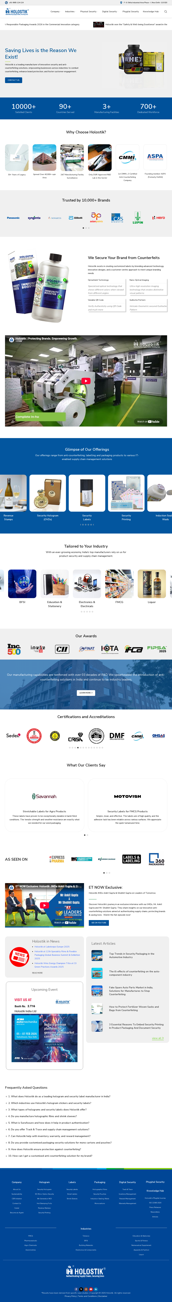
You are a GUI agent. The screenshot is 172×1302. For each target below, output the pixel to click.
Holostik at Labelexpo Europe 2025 (52, 946)
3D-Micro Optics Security (44, 1194)
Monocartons (100, 1203)
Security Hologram (44, 1189)
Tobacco (86, 1236)
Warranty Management (127, 1203)
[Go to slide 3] (88, 228)
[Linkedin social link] (96, 1289)
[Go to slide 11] (85, 524)
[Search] (165, 11)
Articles (155, 1217)
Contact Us (17, 1203)
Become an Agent (17, 1213)
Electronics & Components (86, 1250)
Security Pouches (99, 1194)
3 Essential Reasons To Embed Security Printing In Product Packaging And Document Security (136, 1026)
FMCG (30, 1236)
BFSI (86, 1241)
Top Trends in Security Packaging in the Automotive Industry (131, 955)
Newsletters (155, 1212)
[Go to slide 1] (83, 228)
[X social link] (81, 1289)
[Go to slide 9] (80, 524)
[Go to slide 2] (86, 228)
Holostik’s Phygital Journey (155, 1198)
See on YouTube (99, 923)
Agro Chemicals (30, 1245)
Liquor (141, 1254)
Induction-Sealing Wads (100, 1199)
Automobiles (31, 1250)
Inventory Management (127, 1194)
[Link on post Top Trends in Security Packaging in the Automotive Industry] (99, 955)
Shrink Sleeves (72, 1199)
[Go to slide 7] (86, 747)
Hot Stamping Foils (44, 1203)
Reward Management (127, 1199)
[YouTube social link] (91, 1289)
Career (16, 1208)
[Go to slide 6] (83, 747)
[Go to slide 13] (102, 747)
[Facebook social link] (76, 1289)
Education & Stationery (141, 1236)
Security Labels (72, 1189)
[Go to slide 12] (88, 524)
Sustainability (17, 1194)
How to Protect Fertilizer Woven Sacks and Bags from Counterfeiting (134, 1008)
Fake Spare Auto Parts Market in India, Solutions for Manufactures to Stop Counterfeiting (131, 991)
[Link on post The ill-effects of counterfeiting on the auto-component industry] (99, 973)
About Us (17, 1189)
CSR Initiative (17, 1199)
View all (156, 1038)
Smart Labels (72, 1194)
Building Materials (86, 1245)
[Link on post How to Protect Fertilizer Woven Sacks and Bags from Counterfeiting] (99, 1008)
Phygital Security (155, 1182)
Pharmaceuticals (30, 1241)
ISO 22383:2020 (155, 1203)
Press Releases (155, 1207)
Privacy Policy (70, 1296)
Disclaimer (102, 1296)
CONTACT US (13, 80)
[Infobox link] (14, 2)
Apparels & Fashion (141, 1250)
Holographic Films (100, 1189)
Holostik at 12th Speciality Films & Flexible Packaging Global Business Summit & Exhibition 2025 (57, 955)
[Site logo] (17, 11)
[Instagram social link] (86, 1289)
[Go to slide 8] (88, 747)
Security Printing (44, 1213)
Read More (37, 973)
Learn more (85, 693)
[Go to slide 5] (80, 747)
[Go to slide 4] (78, 747)
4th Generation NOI (44, 1199)
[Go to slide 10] (83, 524)
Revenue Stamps (44, 1208)
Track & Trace (127, 1189)
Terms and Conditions (87, 1296)
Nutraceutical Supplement (141, 1245)
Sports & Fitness (141, 1241)
